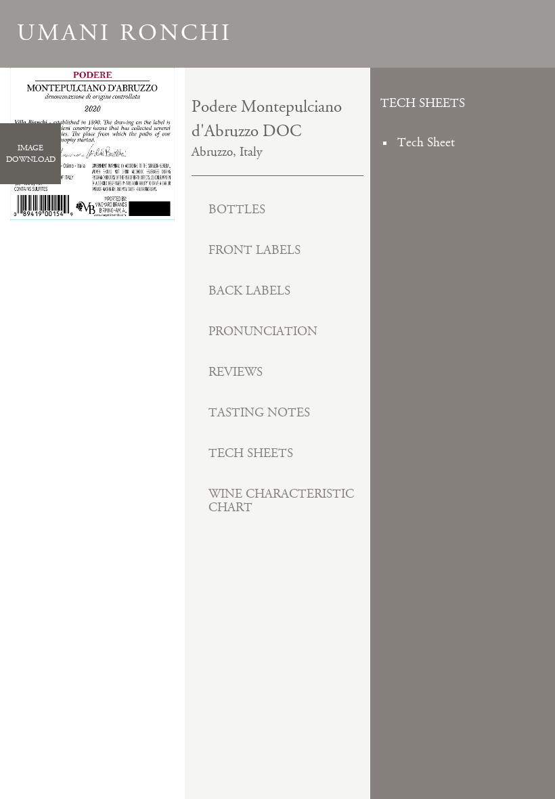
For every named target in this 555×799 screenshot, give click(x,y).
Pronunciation (262, 331)
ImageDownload (31, 154)
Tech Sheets (250, 453)
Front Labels (254, 250)
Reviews (235, 372)
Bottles (236, 209)
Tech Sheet (426, 142)
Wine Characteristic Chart (281, 501)
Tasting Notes (259, 413)
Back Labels (249, 291)
